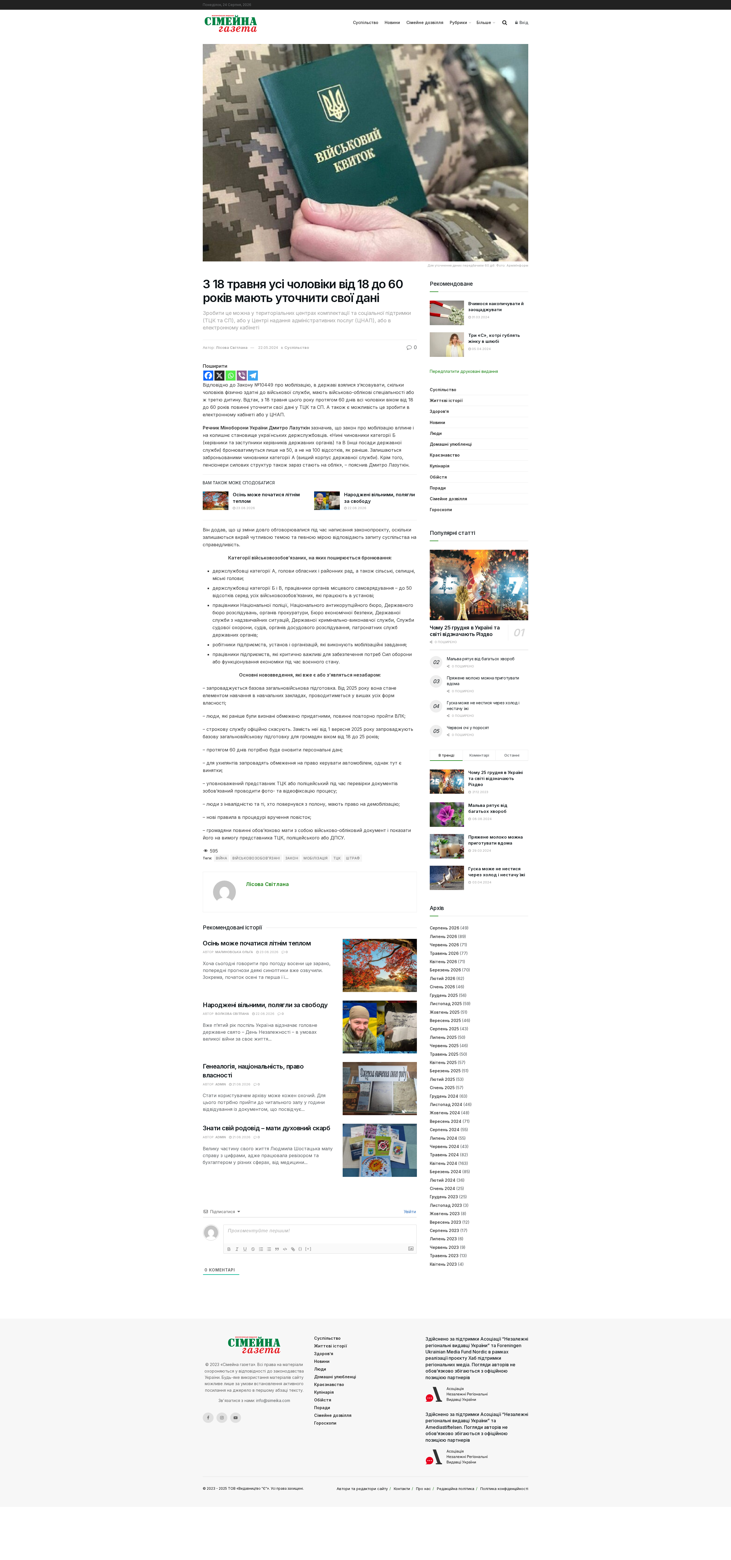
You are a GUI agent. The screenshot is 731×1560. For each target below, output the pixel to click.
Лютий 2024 (442, 1180)
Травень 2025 (444, 1054)
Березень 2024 (445, 1171)
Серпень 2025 (444, 1028)
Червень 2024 (444, 1146)
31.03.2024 (480, 317)
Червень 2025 (444, 1045)
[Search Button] (504, 22)
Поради (438, 487)
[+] (308, 1249)
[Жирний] (229, 1249)
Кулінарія (439, 465)
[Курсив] (237, 1249)
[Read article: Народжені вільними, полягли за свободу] (327, 500)
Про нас (423, 1488)
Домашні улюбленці (451, 444)
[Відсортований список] (261, 1249)
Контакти (402, 1488)
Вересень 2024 (445, 1121)
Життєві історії (446, 400)
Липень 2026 (443, 936)
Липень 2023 (443, 1238)
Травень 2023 (444, 1255)
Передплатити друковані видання (464, 371)
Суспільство (365, 22)
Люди (436, 433)
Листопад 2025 (446, 1003)
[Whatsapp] (231, 376)
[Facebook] (208, 376)
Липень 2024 (443, 1138)
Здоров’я (439, 411)
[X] (219, 376)
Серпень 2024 (444, 1129)
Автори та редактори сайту (362, 1488)
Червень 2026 (444, 944)
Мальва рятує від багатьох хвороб (481, 658)
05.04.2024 (481, 349)
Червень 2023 (444, 1247)
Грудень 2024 (444, 1096)
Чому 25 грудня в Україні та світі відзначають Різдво (465, 631)
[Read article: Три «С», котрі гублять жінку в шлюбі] (447, 344)
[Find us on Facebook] (208, 1418)
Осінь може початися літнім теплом (257, 943)
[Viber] (242, 376)
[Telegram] (253, 376)
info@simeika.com (273, 1400)
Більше (484, 22)
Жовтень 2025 (444, 1012)
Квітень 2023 (443, 1264)
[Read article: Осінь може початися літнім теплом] (215, 500)
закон (291, 858)
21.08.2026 (241, 1084)
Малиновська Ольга (234, 952)
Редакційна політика (455, 1488)
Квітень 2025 (443, 1062)
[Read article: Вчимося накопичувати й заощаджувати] (447, 313)
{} (300, 1249)
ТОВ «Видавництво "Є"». (249, 1488)
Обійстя (438, 477)
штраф (353, 858)
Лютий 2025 (442, 1079)
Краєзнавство (445, 455)
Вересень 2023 (445, 1222)
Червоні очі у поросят (468, 727)
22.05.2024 (268, 347)
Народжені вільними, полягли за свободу (265, 1005)
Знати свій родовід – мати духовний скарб (266, 1128)
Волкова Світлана (232, 1014)
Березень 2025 (445, 1070)
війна (221, 858)
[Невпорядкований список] (269, 1249)
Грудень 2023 (444, 1196)
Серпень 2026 (444, 927)
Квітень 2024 (443, 1163)
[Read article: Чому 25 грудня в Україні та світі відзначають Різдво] (479, 585)
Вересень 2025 (445, 1020)
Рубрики (458, 22)
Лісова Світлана (232, 347)
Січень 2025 (442, 1087)
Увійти (409, 1211)
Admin (220, 1084)
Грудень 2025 (444, 995)
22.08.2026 (356, 508)
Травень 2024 (444, 1154)
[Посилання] (293, 1249)
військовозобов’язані (256, 858)
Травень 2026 (444, 953)
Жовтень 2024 (445, 1112)
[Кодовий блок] (285, 1249)
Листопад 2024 (446, 1104)
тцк (337, 858)
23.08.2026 (245, 508)
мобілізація (316, 858)
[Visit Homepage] (231, 22)
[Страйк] (253, 1249)
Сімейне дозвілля (424, 22)
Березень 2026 (445, 969)
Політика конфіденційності (504, 1488)
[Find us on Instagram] (221, 1418)
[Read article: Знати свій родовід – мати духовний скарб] (380, 1150)
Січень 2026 (442, 986)
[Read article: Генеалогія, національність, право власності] (380, 1088)
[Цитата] (277, 1249)
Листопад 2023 (446, 1205)
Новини (392, 22)
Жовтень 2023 (445, 1213)
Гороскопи (441, 509)
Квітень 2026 (443, 961)
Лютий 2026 (442, 978)
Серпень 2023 (444, 1230)
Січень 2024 (442, 1188)
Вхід (523, 22)
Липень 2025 (443, 1037)
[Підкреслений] (245, 1249)
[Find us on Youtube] (235, 1418)
